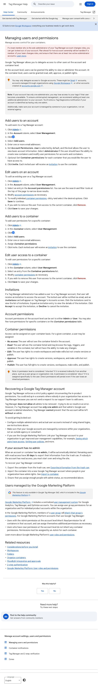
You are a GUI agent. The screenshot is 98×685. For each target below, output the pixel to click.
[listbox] (12, 680)
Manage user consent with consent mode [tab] (79, 18)
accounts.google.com (31, 86)
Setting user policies (35, 441)
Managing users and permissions (23, 642)
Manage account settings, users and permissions (28, 636)
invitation (53, 164)
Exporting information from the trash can (70, 467)
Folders (10, 554)
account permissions (24, 195)
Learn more (21, 56)
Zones (11, 659)
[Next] (93, 19)
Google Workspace (23, 26)
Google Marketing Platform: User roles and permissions (32, 568)
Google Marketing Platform (18, 502)
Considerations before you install (22, 547)
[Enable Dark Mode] (24, 680)
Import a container (49, 474)
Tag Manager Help (18, 4)
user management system (66, 502)
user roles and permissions (62, 535)
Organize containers (16, 557)
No (54, 591)
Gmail (72, 80)
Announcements (38, 12)
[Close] (95, 24)
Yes (42, 591)
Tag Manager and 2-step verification (24, 654)
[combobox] (56, 4)
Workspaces (13, 550)
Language (10, 677)
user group (56, 513)
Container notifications (18, 648)
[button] (5, 4)
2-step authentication (17, 565)
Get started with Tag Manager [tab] (14, 18)
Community (22, 12)
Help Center (8, 12)
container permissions (36, 198)
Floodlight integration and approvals (24, 561)
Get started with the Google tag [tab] (45, 18)
